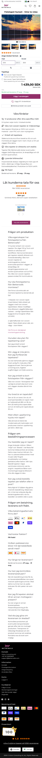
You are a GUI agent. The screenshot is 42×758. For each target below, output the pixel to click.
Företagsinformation (9, 667)
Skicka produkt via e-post (22, 106)
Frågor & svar (6, 687)
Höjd (3, 59)
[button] (6, 47)
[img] (21, 186)
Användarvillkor (7, 672)
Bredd (24, 59)
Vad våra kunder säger (9, 692)
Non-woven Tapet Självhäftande (15, 80)
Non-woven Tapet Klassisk (14, 76)
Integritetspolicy (7, 670)
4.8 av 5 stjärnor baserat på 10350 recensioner (21, 743)
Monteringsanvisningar (9, 690)
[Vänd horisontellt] (11, 67)
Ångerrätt (5, 694)
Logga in (5, 680)
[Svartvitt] (31, 67)
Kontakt (4, 665)
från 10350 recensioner (21, 188)
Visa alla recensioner (21, 222)
